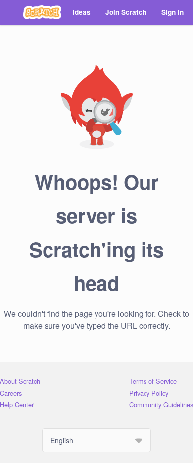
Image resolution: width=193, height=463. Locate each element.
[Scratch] (42, 12)
